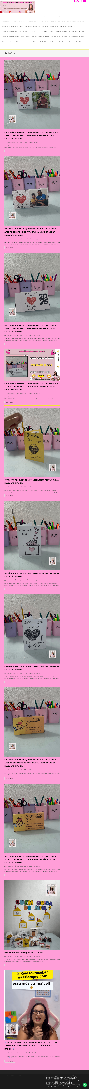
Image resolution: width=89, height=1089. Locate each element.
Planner (61, 1076)
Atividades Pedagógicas (34, 142)
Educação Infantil (54, 1086)
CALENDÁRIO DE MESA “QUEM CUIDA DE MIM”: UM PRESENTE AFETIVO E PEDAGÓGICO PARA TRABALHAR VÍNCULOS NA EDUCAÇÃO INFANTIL (31, 135)
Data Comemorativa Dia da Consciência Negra (71, 1080)
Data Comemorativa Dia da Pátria (52, 1079)
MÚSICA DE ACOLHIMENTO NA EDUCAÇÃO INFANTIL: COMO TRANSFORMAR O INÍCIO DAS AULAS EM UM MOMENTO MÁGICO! (31, 1046)
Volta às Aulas (74, 1085)
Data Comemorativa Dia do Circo (66, 1082)
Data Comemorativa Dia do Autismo (53, 1081)
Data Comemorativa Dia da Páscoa (67, 1081)
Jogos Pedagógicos (66, 1085)
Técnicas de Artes (66, 1084)
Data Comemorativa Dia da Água (52, 1082)
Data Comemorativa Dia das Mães (70, 1076)
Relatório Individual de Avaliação (66, 1083)
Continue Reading (10, 151)
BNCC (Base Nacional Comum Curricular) (54, 1085)
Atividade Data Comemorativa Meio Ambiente (54, 1077)
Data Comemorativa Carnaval (51, 1085)
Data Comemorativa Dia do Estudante (67, 1079)
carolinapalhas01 (10, 142)
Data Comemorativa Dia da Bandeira (68, 1078)
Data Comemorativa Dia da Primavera (53, 1080)
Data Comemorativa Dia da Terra (52, 1076)
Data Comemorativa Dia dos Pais (71, 1077)
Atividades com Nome (75, 1084)
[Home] (76, 53)
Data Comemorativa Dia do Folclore (52, 1078)
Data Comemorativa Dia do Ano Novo (64, 1080)
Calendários (48, 1086)
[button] (85, 1085)
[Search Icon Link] (3, 46)
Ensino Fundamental (63, 1086)
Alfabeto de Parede (72, 1086)
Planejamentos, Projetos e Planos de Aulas (54, 1084)
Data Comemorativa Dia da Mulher (52, 1083)
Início (47, 1075)
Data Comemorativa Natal (51, 1080)
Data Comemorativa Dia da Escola (75, 1085)
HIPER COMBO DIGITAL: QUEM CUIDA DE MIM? (24, 953)
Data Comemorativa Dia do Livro (69, 1075)
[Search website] (85, 41)
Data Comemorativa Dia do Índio (55, 1075)
